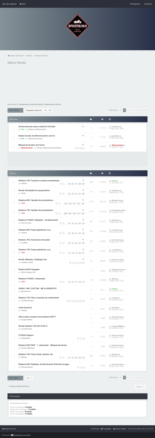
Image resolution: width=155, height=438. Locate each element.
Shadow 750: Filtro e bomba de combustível (38, 297)
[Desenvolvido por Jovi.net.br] (21, 435)
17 (69, 253)
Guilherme (116, 127)
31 (76, 233)
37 (76, 184)
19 (76, 253)
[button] (120, 110)
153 (83, 204)
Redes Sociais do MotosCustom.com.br (36, 136)
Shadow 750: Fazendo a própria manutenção (38, 180)
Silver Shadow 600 (28, 272)
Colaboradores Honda (52, 104)
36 (73, 184)
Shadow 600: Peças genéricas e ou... (35, 230)
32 (69, 223)
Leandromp (116, 230)
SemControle (117, 240)
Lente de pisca (25, 307)
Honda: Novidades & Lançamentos (34, 190)
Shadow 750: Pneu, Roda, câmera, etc (35, 354)
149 (65, 204)
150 (70, 204)
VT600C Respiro (26, 335)
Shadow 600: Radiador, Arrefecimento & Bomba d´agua (43, 364)
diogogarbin (25, 338)
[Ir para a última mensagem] (121, 127)
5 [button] (137, 110)
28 (83, 243)
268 (65, 213)
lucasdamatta (26, 329)
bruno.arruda (26, 223)
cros (114, 181)
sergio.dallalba (26, 320)
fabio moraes (117, 260)
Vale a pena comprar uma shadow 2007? (37, 317)
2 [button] (127, 110)
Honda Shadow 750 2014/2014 (32, 326)
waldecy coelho (27, 262)
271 (78, 213)
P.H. (22, 129)
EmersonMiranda (28, 348)
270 (74, 213)
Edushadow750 (118, 210)
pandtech (115, 136)
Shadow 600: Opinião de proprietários (35, 200)
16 (73, 282)
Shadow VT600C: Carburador (31, 278)
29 (69, 233)
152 (78, 204)
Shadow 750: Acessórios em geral (34, 240)
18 (73, 253)
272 (83, 213)
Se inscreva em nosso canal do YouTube (36, 126)
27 (80, 243)
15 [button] (142, 110)
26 (76, 243)
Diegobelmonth (118, 270)
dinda (23, 193)
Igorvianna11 (26, 291)
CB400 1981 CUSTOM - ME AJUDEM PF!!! (37, 288)
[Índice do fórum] (77, 26)
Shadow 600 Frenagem (29, 269)
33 (73, 223)
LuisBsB (24, 243)
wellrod (24, 183)
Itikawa (24, 357)
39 (83, 184)
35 (69, 184)
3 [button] (130, 110)
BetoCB (115, 308)
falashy (24, 310)
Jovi (23, 203)
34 (69, 194)
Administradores (37, 104)
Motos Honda (17, 62)
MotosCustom (27, 148)
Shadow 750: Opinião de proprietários (35, 210)
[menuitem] (22, 4)
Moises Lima (117, 200)
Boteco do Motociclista (37, 129)
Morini (114, 279)
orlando (115, 298)
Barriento (115, 220)
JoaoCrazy (116, 250)
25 (73, 243)
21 (83, 253)
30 (73, 233)
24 (69, 243)
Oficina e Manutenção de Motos (49, 148)
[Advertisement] (77, 85)
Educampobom (27, 367)
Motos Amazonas (36, 139)
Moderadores (24, 104)
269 (70, 213)
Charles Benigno (27, 301)
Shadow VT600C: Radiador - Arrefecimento (38, 220)
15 (69, 282)
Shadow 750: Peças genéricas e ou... (35, 249)
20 (80, 253)
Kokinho (115, 354)
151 (74, 204)
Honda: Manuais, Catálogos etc (32, 259)
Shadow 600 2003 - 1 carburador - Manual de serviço (42, 345)
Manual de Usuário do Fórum (31, 145)
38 (80, 184)
